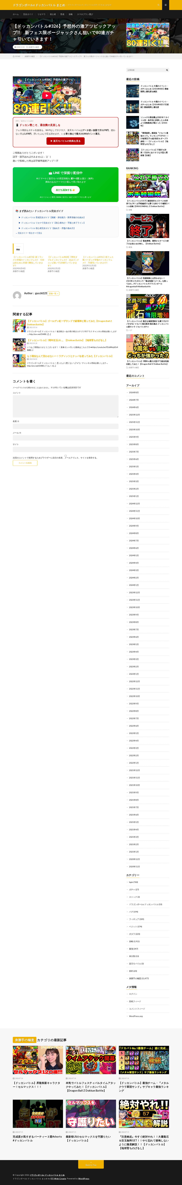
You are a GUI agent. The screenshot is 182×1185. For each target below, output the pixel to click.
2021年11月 (134, 777)
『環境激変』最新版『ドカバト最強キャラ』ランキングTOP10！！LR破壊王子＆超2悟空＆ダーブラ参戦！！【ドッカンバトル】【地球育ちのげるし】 (154, 138)
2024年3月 (134, 570)
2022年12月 (134, 681)
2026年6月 (134, 407)
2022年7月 (134, 718)
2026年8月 (134, 392)
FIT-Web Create (58, 1178)
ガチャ (132, 889)
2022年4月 (134, 740)
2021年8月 (134, 800)
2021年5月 (134, 822)
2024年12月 (134, 503)
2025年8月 (134, 444)
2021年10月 (134, 785)
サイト (16, 444)
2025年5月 (134, 466)
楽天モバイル (135, 963)
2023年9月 (134, 614)
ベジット (133, 926)
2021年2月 (134, 844)
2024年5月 (134, 555)
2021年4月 (134, 829)
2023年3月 (134, 659)
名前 (16, 421)
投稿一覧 (52, 293)
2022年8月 (134, 711)
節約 (131, 971)
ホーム (16, 14)
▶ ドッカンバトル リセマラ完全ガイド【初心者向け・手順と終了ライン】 (52, 223)
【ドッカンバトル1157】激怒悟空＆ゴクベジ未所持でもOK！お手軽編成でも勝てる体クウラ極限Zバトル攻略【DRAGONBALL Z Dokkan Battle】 (147, 203)
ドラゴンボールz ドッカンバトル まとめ (47, 1175)
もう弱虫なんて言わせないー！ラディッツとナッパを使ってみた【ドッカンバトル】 (70, 356)
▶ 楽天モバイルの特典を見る (65, 141)
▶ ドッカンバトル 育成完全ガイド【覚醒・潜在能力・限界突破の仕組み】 (52, 217)
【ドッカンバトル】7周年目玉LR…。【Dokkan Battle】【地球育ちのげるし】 (67, 340)
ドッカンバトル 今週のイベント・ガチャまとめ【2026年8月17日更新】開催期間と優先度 (154, 104)
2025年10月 (134, 429)
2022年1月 (134, 763)
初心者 (53, 14)
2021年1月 (134, 851)
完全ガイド (28, 14)
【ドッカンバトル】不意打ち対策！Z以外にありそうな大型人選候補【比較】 (154, 152)
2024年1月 (134, 585)
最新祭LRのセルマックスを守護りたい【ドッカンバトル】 (88, 1138)
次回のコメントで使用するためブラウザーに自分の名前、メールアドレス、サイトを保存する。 (55, 458)
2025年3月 (134, 481)
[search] (167, 70)
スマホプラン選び (85, 14)
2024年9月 (134, 526)
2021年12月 (134, 770)
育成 (62, 14)
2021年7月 (134, 807)
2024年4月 (134, 563)
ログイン (133, 994)
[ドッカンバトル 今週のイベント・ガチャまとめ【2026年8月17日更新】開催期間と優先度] (132, 106)
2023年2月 (134, 666)
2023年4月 (134, 651)
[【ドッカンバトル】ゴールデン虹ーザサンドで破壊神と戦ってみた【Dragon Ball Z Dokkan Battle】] (19, 325)
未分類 (132, 956)
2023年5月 (134, 644)
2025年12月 (134, 414)
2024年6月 (134, 548)
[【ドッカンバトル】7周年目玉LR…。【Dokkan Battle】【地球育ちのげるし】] (19, 344)
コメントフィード (137, 1008)
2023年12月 (134, 592)
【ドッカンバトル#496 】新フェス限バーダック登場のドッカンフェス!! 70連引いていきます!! (97, 260)
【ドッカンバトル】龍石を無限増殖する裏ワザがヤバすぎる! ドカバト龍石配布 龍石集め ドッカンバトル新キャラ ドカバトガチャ (147, 324)
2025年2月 (134, 489)
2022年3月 (134, 748)
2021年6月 (134, 814)
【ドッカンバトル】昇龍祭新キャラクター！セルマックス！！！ (36, 1084)
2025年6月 (134, 459)
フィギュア (134, 919)
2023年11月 (134, 600)
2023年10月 (134, 607)
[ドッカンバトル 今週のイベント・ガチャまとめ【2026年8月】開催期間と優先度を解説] (132, 91)
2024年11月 (134, 511)
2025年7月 (134, 451)
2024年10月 (134, 518)
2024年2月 (134, 577)
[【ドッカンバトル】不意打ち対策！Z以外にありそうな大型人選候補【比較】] (132, 154)
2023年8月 (134, 622)
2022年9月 (134, 703)
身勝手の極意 (34, 47)
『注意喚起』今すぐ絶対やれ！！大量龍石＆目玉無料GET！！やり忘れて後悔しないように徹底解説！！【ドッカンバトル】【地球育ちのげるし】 (144, 1142)
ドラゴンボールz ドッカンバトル (143, 904)
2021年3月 (134, 837)
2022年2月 (134, 755)
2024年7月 (134, 540)
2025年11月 (134, 422)
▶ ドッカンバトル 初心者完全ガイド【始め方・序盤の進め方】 (47, 228)
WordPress (83, 1178)
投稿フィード (135, 1001)
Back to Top (91, 1165)
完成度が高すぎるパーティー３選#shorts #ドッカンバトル (37, 1138)
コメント (17, 393)
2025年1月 (134, 496)
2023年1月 (134, 674)
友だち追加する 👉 (65, 189)
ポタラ (132, 934)
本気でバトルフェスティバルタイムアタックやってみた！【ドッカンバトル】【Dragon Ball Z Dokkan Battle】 (91, 1086)
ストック (133, 897)
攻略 (71, 14)
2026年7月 (134, 400)
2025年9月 (134, 437)
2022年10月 (134, 696)
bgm (131, 882)
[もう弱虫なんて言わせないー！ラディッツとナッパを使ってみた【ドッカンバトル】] (19, 360)
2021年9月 (134, 792)
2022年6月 (134, 726)
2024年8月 (134, 533)
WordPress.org (136, 1016)
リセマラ (42, 14)
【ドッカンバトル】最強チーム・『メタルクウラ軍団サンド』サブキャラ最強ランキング (144, 1086)
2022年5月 (134, 733)
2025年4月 (134, 474)
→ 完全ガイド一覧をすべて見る (28, 233)
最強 (130, 247)
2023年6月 (134, 637)
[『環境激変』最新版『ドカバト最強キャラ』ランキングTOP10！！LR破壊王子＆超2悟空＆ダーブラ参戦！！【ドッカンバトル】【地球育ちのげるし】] (132, 138)
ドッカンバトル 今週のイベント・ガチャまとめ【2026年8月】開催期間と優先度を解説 (154, 89)
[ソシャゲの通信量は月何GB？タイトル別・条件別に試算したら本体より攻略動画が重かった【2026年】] (132, 122)
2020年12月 (134, 859)
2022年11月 (134, 689)
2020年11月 (134, 866)
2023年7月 (134, 629)
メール (17, 433)
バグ (130, 330)
